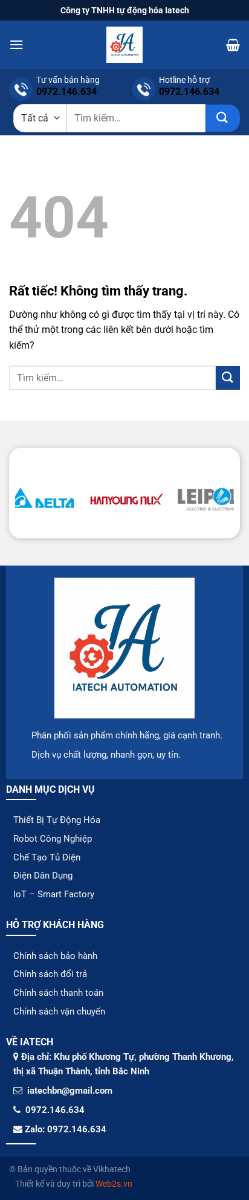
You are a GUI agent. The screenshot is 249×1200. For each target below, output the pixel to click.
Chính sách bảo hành (55, 955)
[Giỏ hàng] (233, 44)
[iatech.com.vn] (124, 45)
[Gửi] (222, 118)
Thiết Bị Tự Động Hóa (56, 820)
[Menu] (16, 44)
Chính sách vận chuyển (59, 1011)
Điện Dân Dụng (43, 875)
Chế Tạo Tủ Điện (46, 857)
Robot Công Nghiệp (52, 838)
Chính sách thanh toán (58, 992)
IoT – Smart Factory (53, 894)
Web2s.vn (113, 1184)
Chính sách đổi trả (50, 974)
